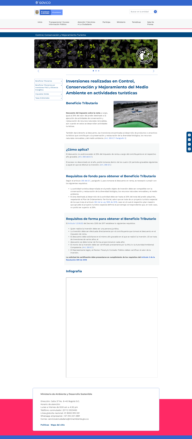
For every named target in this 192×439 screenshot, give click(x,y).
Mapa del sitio (58, 425)
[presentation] (38, 71)
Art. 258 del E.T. (85, 157)
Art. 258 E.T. (105, 165)
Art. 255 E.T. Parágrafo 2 (115, 138)
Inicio (40, 22)
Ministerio (121, 22)
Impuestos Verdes (42, 94)
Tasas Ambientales (42, 98)
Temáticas (136, 22)
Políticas (45, 425)
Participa (106, 22)
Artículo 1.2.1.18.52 (75, 223)
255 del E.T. (86, 181)
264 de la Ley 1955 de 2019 (105, 202)
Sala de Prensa (150, 23)
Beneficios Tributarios (43, 81)
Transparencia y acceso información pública (59, 23)
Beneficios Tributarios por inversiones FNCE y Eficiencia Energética (46, 87)
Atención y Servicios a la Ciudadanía (86, 23)
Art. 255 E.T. (88, 247)
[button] (93, 71)
